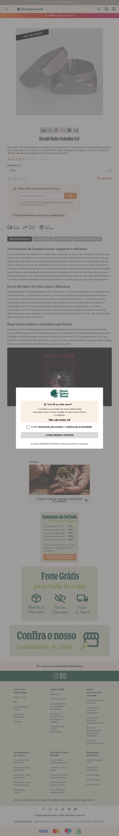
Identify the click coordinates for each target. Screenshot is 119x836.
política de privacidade (79, 426)
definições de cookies (51, 426)
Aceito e (61, 426)
